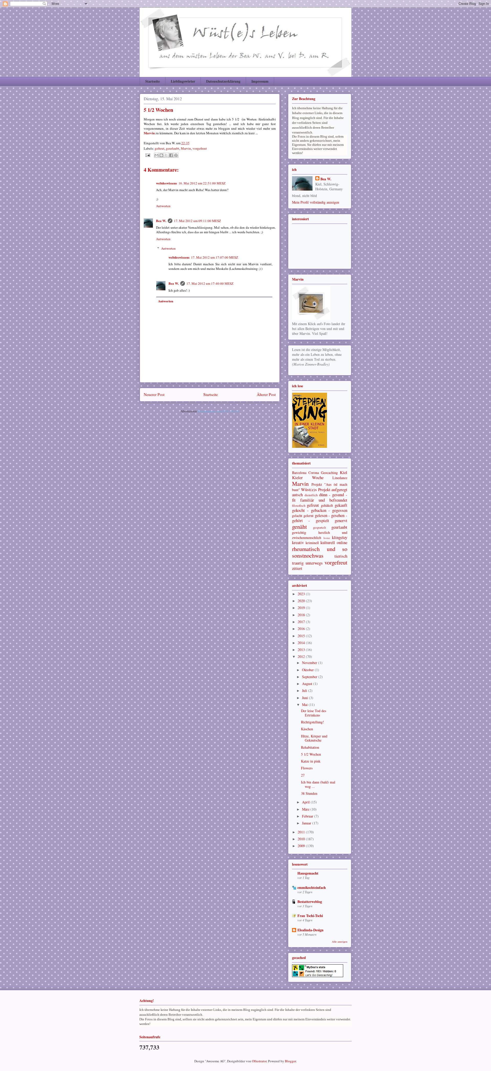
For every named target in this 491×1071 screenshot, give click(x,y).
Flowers (307, 768)
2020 (302, 600)
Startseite (152, 81)
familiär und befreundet (323, 500)
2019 (302, 607)
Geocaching (329, 472)
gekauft (341, 505)
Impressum (260, 81)
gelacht (297, 515)
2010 (302, 838)
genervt (341, 520)
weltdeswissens (166, 183)
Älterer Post (266, 394)
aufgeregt (339, 489)
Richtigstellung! (312, 722)
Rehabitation (310, 747)
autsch (297, 495)
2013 (302, 649)
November (310, 662)
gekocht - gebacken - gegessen (319, 510)
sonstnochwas (307, 555)
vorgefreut (200, 148)
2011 (302, 832)
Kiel (343, 472)
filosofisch (298, 505)
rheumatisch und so (319, 549)
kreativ (298, 542)
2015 (302, 635)
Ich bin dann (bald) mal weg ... (318, 784)
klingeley (339, 537)
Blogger (290, 1061)
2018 (302, 614)
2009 (302, 845)
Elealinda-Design (310, 930)
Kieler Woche (307, 477)
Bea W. (161, 220)
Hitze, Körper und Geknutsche (314, 738)
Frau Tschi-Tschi (310, 915)
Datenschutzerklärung (223, 81)
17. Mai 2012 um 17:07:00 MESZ (214, 257)
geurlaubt (172, 148)
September (310, 676)
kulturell (327, 542)
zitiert (297, 568)
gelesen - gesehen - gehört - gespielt (319, 517)
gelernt (309, 515)
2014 (302, 642)
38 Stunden (309, 793)
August (307, 683)
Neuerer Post (154, 394)
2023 (302, 593)
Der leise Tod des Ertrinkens (313, 712)
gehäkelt (327, 505)
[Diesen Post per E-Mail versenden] (156, 155)
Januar (307, 823)
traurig (298, 563)
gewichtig (299, 532)
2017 (302, 621)
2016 (302, 628)
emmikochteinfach (311, 887)
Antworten (163, 206)
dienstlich (311, 495)
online (342, 542)
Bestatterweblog (309, 901)
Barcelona (299, 472)
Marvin (186, 148)
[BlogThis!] (161, 155)
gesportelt (319, 527)
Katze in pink (310, 761)
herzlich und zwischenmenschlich (319, 535)
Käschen (307, 728)
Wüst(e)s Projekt (315, 489)
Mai (305, 704)
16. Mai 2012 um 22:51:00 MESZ (202, 183)
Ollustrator (259, 1061)
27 (303, 775)
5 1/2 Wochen (311, 754)
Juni (305, 697)
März (306, 809)
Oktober (308, 669)
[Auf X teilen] (166, 155)
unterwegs (314, 563)
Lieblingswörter (183, 81)
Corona (313, 472)
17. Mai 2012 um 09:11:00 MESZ (197, 220)
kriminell (312, 542)
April (306, 802)
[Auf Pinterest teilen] (175, 155)
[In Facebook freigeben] (171, 155)
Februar (308, 816)
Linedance (339, 477)
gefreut (159, 148)
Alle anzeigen (339, 941)
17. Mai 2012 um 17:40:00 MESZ (209, 283)
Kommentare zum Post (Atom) (218, 411)
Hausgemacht (307, 873)
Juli (305, 690)
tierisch (340, 556)
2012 (302, 656)
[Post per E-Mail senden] (147, 154)
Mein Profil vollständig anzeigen (315, 202)
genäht (299, 526)
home (326, 538)
